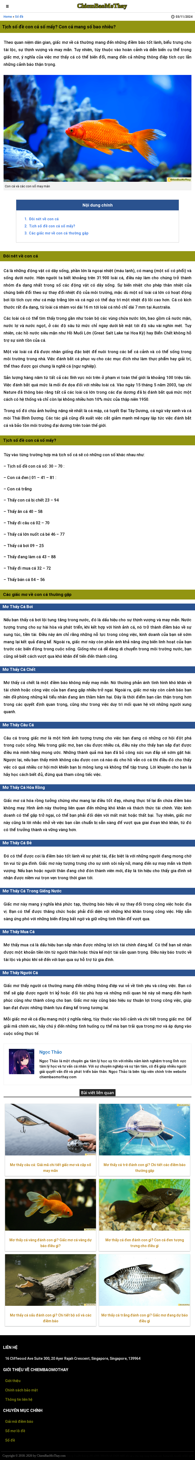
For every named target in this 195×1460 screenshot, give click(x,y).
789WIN (104, 1455)
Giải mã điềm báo (19, 1421)
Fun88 (77, 1455)
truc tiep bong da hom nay (148, 1455)
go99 (191, 1455)
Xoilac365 (168, 1455)
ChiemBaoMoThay (102, 6)
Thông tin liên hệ (18, 1399)
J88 (91, 1455)
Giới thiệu (13, 1381)
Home (8, 16)
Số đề (10, 1440)
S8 (110, 1455)
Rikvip (69, 1455)
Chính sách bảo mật (21, 1390)
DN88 (116, 1455)
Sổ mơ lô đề (15, 1431)
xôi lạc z (130, 1455)
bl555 (185, 1455)
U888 (96, 1455)
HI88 (122, 1455)
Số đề (19, 16)
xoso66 (177, 1455)
